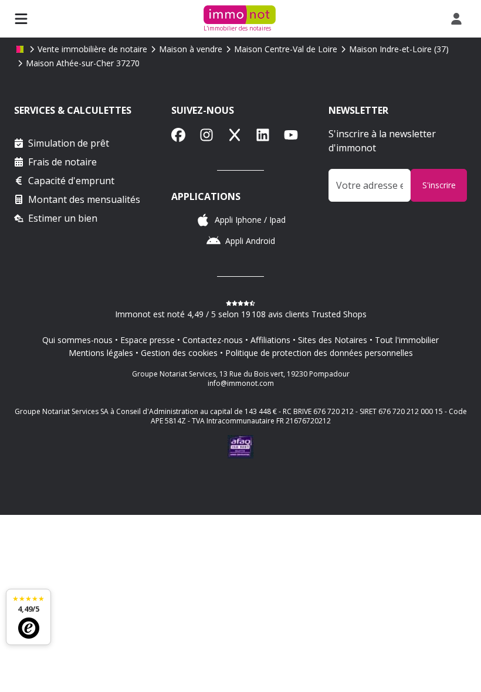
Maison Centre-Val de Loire (285, 49)
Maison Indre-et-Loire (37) (399, 49)
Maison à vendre (190, 49)
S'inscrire (439, 185)
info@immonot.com (241, 383)
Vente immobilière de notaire (92, 49)
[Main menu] (21, 18)
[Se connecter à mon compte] (459, 18)
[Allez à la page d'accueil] (20, 49)
